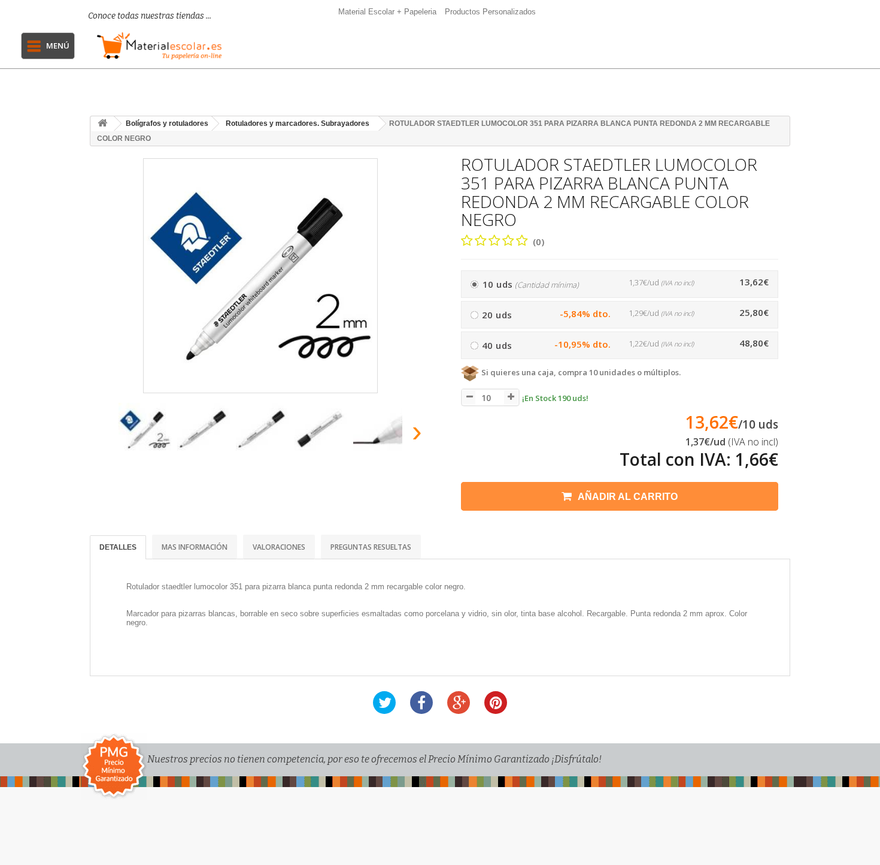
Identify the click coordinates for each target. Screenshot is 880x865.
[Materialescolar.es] (159, 45)
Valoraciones (279, 547)
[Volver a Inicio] (102, 123)
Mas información (194, 547)
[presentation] (104, 435)
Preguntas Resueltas (370, 547)
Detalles (117, 547)
